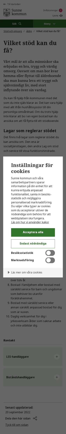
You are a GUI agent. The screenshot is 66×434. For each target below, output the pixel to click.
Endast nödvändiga (33, 243)
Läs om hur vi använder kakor (30, 222)
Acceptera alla (33, 232)
